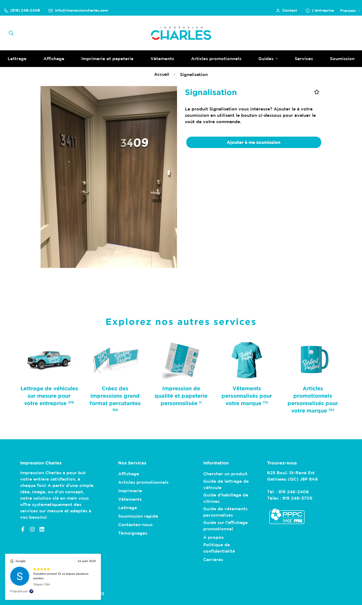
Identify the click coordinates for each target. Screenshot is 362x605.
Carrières (213, 559)
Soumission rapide (138, 516)
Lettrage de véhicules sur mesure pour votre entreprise (49, 395)
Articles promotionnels (216, 58)
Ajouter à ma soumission (253, 142)
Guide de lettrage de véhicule (226, 484)
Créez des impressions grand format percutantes (115, 398)
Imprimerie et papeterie (107, 58)
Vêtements (162, 58)
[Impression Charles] (181, 33)
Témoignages (132, 533)
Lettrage (127, 507)
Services (304, 58)
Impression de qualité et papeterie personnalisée (181, 395)
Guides (265, 58)
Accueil (161, 74)
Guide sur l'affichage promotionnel (225, 525)
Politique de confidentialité (219, 547)
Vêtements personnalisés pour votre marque (247, 395)
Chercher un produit (225, 473)
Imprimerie (130, 490)
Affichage (53, 58)
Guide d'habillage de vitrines (225, 498)
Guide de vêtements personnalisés (225, 511)
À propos (213, 537)
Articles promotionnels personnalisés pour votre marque (313, 399)
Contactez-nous (135, 524)
